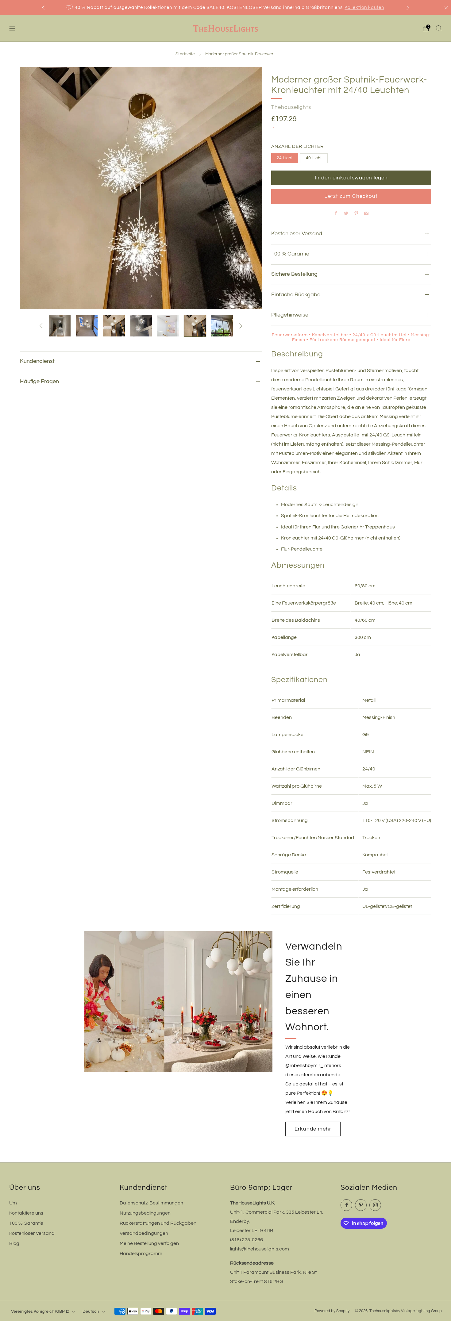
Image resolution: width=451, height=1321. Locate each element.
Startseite (185, 54)
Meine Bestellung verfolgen (149, 1243)
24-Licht (285, 158)
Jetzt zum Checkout (351, 196)
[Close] (446, 7)
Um (13, 1202)
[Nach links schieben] (41, 326)
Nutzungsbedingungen (145, 1213)
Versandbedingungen (144, 1233)
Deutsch (91, 1311)
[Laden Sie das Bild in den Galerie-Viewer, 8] (222, 326)
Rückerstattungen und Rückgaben (158, 1223)
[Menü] (12, 28)
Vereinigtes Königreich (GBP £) (40, 1311)
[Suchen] (439, 28)
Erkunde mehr (313, 1129)
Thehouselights (291, 107)
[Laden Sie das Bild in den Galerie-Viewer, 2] (60, 326)
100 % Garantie (26, 1223)
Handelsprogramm (141, 1253)
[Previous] (43, 7)
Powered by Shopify (331, 1311)
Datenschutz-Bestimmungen (151, 1202)
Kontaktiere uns (26, 1213)
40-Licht (314, 158)
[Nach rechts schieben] (241, 326)
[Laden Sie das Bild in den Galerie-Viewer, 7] (195, 326)
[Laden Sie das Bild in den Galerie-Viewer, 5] (141, 326)
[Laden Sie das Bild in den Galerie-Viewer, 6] (168, 326)
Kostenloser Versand (32, 1233)
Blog (14, 1243)
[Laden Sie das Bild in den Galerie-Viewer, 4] (114, 326)
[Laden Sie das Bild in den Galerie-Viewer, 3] (87, 326)
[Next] (408, 7)
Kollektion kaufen (364, 7)
